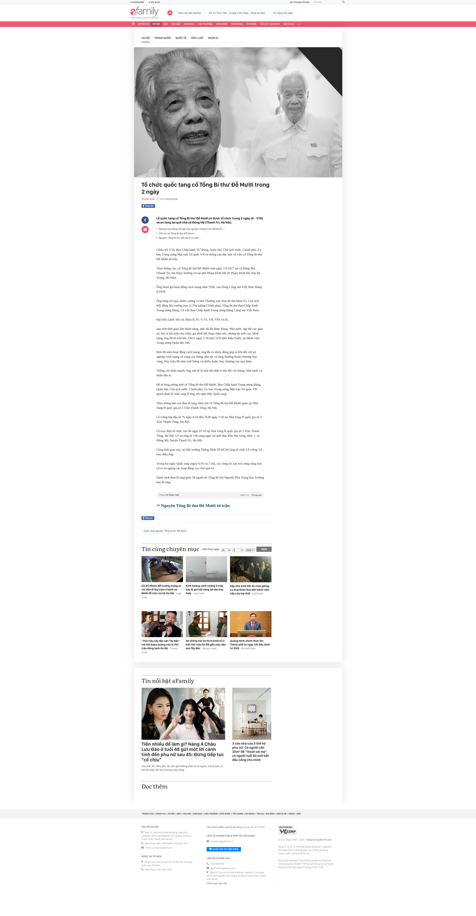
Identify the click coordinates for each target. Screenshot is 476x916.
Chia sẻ (149, 206)
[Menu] (299, 24)
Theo (210, 495)
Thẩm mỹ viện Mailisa (189, 13)
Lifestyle (143, 24)
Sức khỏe (221, 24)
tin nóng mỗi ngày (283, 13)
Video (292, 813)
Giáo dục (189, 24)
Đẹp (166, 24)
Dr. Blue (155, 2)
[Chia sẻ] (145, 220)
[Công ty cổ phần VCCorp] (287, 830)
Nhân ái (213, 38)
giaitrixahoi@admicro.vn (222, 868)
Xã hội (156, 24)
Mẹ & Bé (176, 24)
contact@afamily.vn (162, 847)
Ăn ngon (251, 24)
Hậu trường (205, 24)
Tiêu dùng (237, 24)
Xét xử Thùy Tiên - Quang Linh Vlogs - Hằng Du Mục (237, 13)
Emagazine (138, 2)
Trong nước (162, 38)
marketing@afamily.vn (221, 841)
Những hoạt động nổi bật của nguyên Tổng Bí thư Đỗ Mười (191, 229)
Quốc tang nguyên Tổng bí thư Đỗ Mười (165, 530)
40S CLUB (288, 24)
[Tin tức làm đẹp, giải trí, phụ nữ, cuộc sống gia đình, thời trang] (144, 13)
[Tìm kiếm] (343, 2)
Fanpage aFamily (301, 2)
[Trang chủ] (133, 24)
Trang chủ (147, 813)
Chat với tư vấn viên (225, 849)
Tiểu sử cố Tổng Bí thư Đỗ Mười (176, 233)
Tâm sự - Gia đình (270, 24)
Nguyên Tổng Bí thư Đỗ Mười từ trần (179, 237)
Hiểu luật (197, 38)
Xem (264, 549)
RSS (299, 813)
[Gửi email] (145, 229)
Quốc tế (181, 38)
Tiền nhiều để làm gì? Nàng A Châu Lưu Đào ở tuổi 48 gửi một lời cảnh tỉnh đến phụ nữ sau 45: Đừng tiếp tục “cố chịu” (182, 752)
